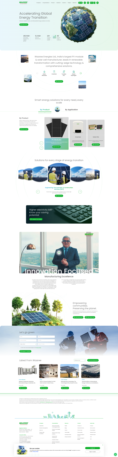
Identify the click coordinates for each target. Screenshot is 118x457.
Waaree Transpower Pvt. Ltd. (56, 442)
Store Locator (92, 427)
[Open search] (88, 3)
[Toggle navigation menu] (97, 3)
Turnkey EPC (64, 74)
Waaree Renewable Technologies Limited (56, 426)
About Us (41, 430)
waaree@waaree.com (49, 402)
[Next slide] (81, 73)
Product (52, 2)
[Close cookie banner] (102, 444)
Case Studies (67, 432)
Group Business (46, 2)
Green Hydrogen (73, 74)
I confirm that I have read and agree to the (30, 347)
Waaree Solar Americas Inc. (54, 437)
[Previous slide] (37, 73)
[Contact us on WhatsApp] (115, 454)
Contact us (79, 425)
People (69, 2)
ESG (91, 439)
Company (38, 2)
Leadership (41, 425)
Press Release (92, 430)
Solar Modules (44, 74)
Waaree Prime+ (93, 432)
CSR (91, 436)
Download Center (68, 434)
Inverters (54, 74)
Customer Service (80, 427)
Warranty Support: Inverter (80, 435)
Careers (91, 425)
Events (66, 430)
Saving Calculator (68, 436)
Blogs (66, 427)
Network (74, 2)
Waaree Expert (93, 434)
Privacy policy (79, 432)
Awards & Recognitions (43, 427)
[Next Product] (41, 148)
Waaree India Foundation (41, 433)
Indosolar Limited (55, 439)
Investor (64, 2)
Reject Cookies (93, 451)
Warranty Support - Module (81, 439)
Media (66, 425)
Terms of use (79, 430)
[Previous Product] (41, 143)
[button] (23, 24)
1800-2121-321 (42, 402)
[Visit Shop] (85, 3)
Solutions (58, 2)
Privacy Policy (38, 347)
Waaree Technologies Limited (56, 430)
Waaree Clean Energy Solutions (56, 433)
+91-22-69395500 (27, 442)
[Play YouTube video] (59, 253)
